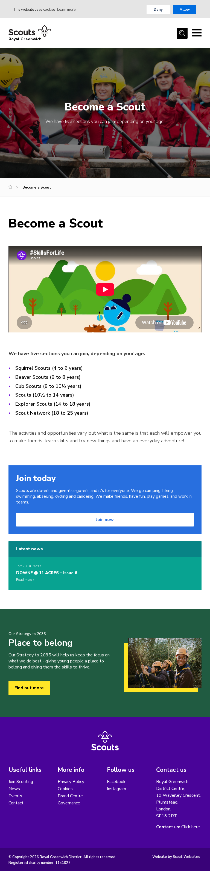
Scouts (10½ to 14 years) (44, 395)
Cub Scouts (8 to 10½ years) (48, 386)
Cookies (65, 789)
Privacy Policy (71, 782)
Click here (190, 827)
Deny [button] (158, 9)
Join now (105, 520)
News (14, 789)
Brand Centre (70, 796)
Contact (16, 803)
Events (15, 796)
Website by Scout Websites (176, 856)
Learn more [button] (66, 9)
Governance (69, 803)
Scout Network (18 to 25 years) (51, 413)
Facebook (116, 782)
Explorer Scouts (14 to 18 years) (53, 404)
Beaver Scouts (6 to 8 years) (48, 377)
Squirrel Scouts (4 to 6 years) (49, 368)
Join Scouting (20, 782)
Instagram (116, 789)
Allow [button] (185, 9)
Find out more (29, 688)
